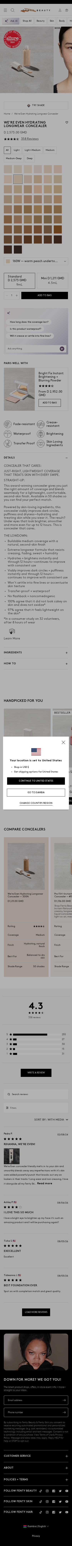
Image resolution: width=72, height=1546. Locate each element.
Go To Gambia (36, 792)
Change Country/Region (36, 803)
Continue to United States (36, 781)
